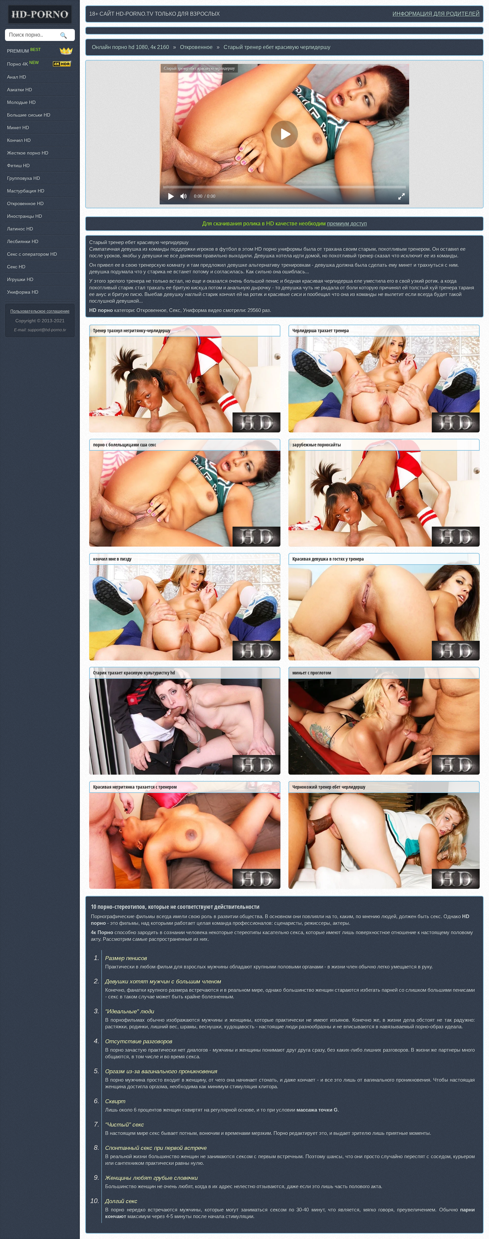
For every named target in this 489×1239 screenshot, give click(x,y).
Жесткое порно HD (27, 152)
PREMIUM (24, 51)
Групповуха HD (23, 178)
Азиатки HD (19, 89)
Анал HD (16, 77)
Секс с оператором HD (32, 254)
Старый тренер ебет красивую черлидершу (277, 47)
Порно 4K (23, 64)
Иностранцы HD (24, 216)
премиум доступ (347, 223)
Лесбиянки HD (22, 241)
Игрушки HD (20, 279)
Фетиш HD (18, 165)
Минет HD (18, 127)
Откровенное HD (25, 203)
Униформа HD (22, 292)
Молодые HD (21, 102)
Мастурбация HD (25, 190)
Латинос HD (20, 228)
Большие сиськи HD (28, 115)
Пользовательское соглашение (40, 311)
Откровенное (196, 47)
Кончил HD (19, 140)
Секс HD (16, 266)
